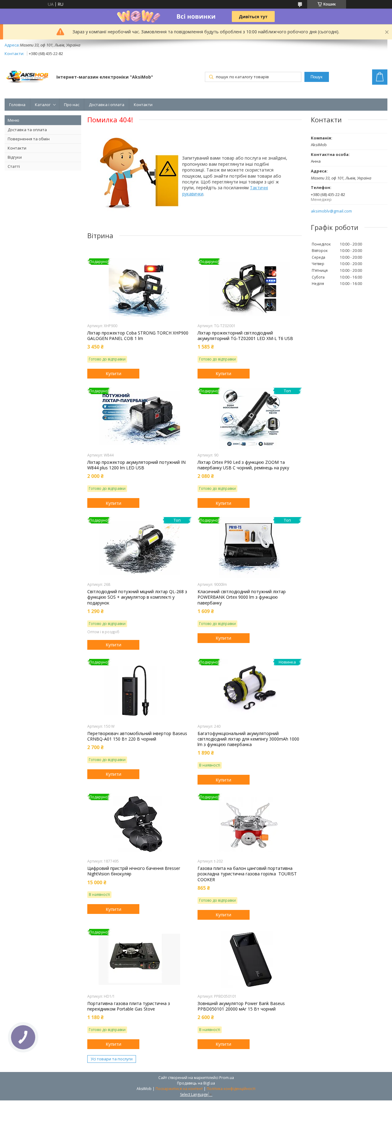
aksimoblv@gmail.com (331, 211)
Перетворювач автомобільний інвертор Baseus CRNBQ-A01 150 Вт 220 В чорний (137, 736)
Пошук (316, 77)
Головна (17, 104)
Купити (113, 373)
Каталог (43, 104)
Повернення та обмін (29, 139)
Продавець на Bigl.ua (196, 1083)
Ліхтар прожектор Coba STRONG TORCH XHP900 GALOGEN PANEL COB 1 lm (137, 335)
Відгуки (15, 157)
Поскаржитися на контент (179, 1088)
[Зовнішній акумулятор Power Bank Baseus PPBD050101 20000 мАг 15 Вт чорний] (250, 959)
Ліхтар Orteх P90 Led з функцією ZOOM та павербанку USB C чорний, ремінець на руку (243, 465)
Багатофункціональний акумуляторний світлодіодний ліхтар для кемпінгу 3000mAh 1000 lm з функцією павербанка (248, 739)
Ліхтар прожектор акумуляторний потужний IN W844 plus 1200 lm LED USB (136, 465)
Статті (14, 166)
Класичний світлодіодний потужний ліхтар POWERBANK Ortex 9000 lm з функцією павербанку (242, 597)
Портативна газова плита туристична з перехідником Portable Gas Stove (128, 1006)
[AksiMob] (28, 77)
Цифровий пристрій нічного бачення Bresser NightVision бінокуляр (133, 871)
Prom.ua (226, 1077)
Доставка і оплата (106, 104)
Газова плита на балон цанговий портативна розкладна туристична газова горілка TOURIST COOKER (247, 874)
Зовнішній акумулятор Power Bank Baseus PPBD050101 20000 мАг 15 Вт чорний (241, 1006)
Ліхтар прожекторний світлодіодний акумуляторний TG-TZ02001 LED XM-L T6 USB (245, 335)
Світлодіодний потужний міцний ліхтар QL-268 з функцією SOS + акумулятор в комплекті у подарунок (137, 597)
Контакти (143, 104)
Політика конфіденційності (231, 1088)
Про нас (71, 104)
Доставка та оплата (27, 129)
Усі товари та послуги (112, 1059)
